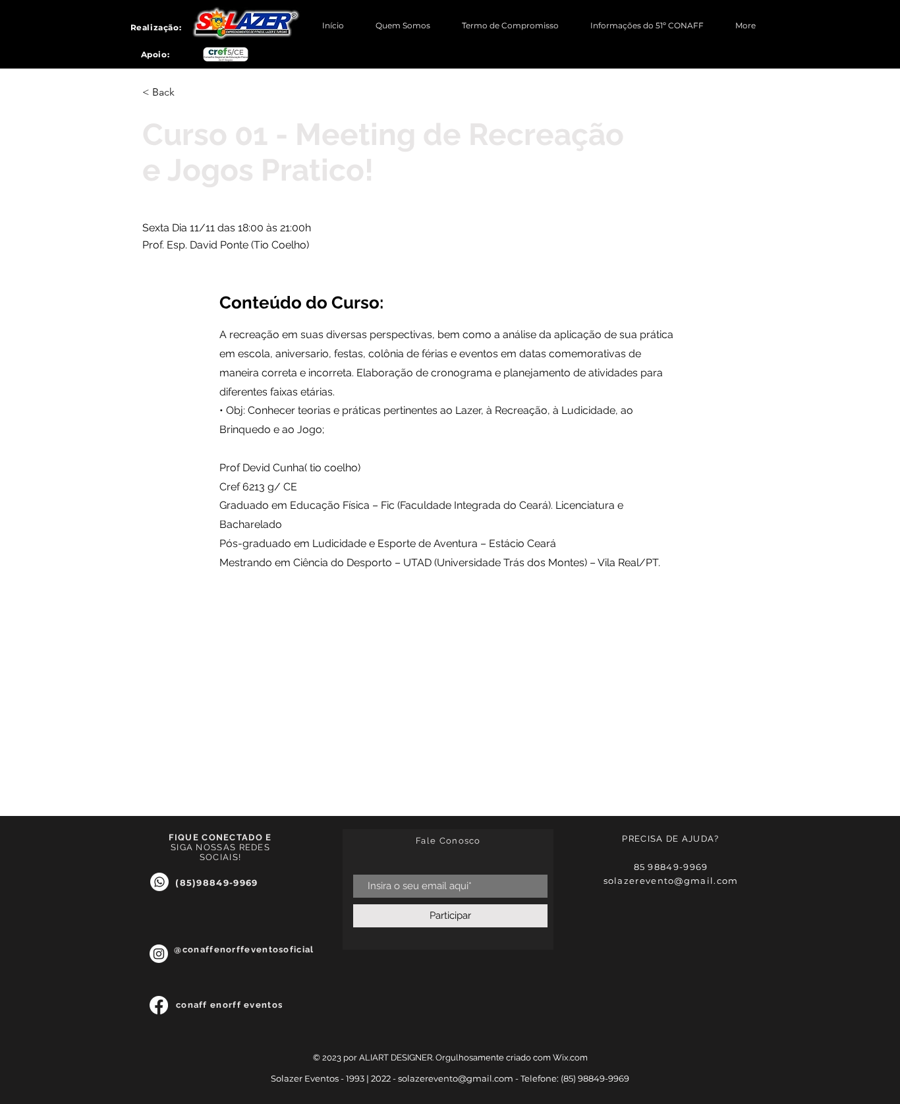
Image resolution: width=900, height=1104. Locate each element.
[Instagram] (159, 953)
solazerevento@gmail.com (671, 880)
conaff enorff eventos (231, 1005)
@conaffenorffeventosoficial (244, 954)
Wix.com (570, 1057)
